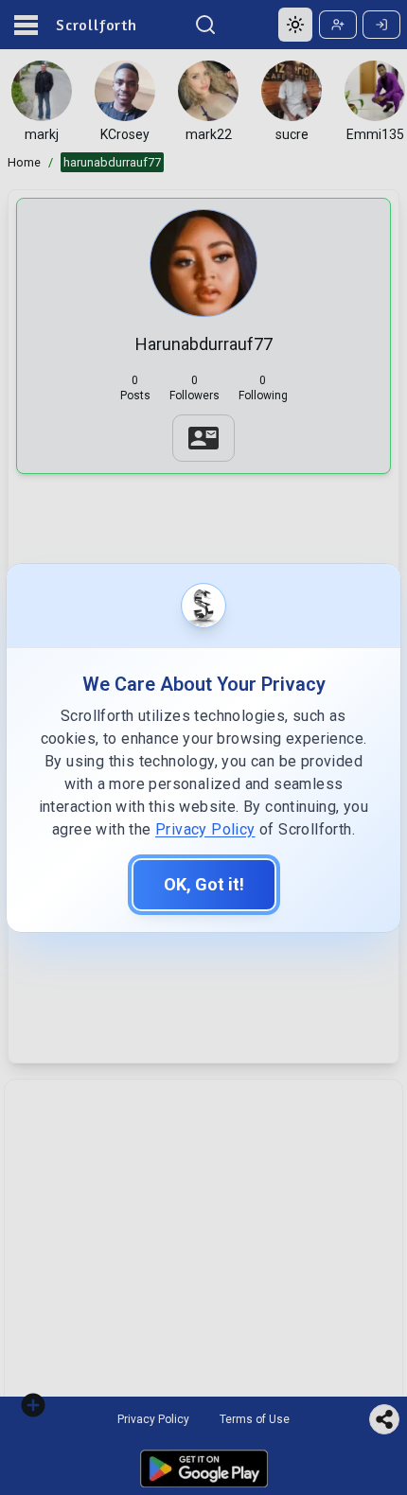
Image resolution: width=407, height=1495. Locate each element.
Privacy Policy (205, 829)
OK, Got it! (204, 884)
